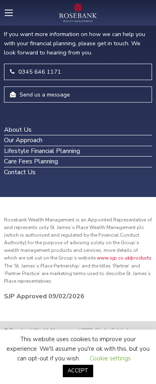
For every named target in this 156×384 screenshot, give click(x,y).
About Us (18, 129)
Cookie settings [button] (110, 358)
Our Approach (23, 140)
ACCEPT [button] (78, 370)
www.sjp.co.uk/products (124, 258)
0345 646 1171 (39, 72)
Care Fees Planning (31, 161)
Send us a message (45, 94)
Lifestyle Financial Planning (42, 151)
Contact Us (20, 172)
